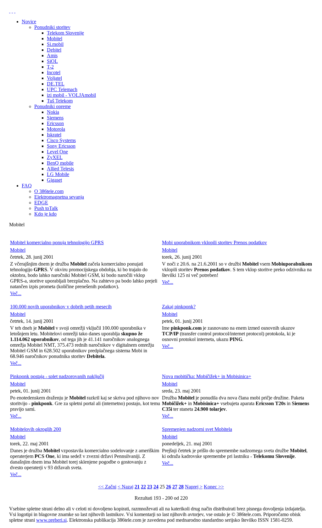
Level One (57, 151)
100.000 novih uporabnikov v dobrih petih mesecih (61, 306)
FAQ (27, 185)
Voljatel (54, 78)
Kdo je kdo (45, 214)
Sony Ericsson (61, 146)
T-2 (50, 66)
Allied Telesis (60, 168)
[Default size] (12, 11)
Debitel (54, 49)
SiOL (52, 61)
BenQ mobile (60, 163)
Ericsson (55, 123)
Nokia (53, 112)
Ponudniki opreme (52, 106)
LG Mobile (58, 174)
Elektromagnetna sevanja (59, 197)
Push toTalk (46, 208)
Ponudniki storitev (52, 27)
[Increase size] (9, 11)
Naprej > (194, 486)
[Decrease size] (14, 11)
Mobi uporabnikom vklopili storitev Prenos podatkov (214, 242)
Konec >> (214, 486)
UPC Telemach (62, 89)
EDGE (41, 202)
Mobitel (54, 38)
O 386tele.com (49, 191)
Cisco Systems (61, 140)
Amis (52, 55)
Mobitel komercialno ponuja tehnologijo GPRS (57, 242)
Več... (15, 293)
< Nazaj (125, 486)
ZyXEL (55, 157)
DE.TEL (55, 83)
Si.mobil (55, 44)
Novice (29, 21)
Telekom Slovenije (65, 33)
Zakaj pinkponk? (179, 306)
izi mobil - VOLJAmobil (71, 95)
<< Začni (107, 486)
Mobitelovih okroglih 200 (35, 429)
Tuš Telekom (60, 100)
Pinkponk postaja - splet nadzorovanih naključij (57, 376)
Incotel (53, 72)
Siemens (55, 117)
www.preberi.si (51, 520)
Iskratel (54, 134)
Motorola (56, 129)
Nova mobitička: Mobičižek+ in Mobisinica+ (206, 376)
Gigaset (54, 180)
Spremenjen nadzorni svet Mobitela (197, 429)
